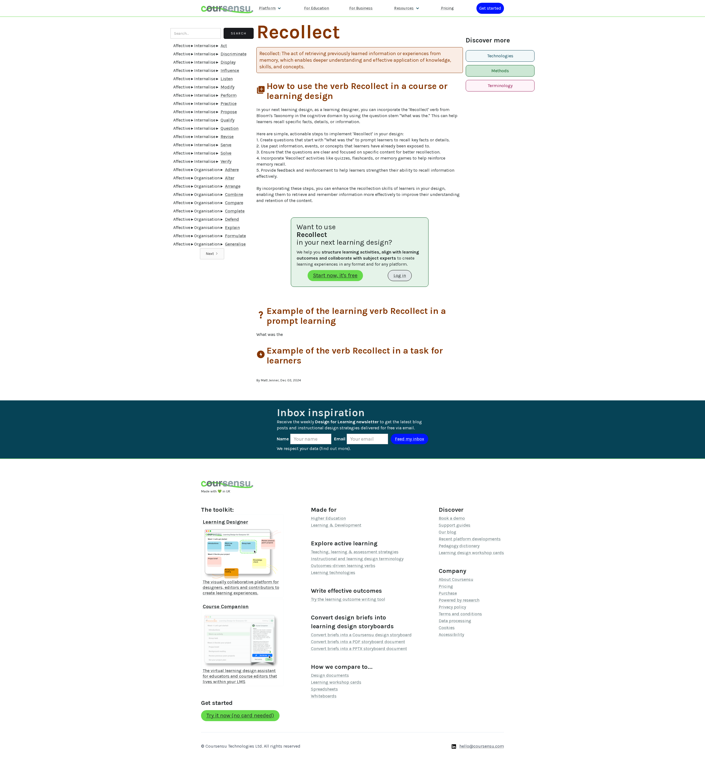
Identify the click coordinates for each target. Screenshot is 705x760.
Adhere (232, 169)
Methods (500, 70)
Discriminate (233, 53)
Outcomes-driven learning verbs (343, 565)
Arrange (232, 186)
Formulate (235, 235)
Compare (234, 202)
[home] (227, 8)
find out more (334, 448)
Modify (227, 87)
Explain (232, 227)
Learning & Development (336, 525)
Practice (229, 103)
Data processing (455, 620)
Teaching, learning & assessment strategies (354, 551)
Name (283, 438)
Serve (226, 144)
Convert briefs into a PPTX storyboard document (359, 648)
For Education (316, 8)
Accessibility (451, 634)
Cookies (447, 627)
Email (339, 438)
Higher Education (328, 518)
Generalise (235, 244)
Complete (235, 211)
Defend (232, 219)
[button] (270, 8)
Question (229, 128)
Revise (227, 136)
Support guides (454, 525)
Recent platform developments (470, 538)
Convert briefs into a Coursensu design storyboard (361, 634)
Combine (234, 194)
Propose (229, 111)
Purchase (448, 593)
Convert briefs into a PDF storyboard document (358, 641)
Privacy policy (452, 607)
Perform (229, 95)
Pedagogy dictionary (459, 545)
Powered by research (459, 600)
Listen (227, 78)
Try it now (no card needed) (240, 715)
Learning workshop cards (336, 682)
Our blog (447, 532)
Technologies (500, 55)
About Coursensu (456, 579)
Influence (230, 70)
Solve (226, 153)
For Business (361, 8)
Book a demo (452, 518)
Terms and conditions (460, 613)
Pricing (447, 8)
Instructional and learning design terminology (357, 558)
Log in (400, 275)
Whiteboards (324, 696)
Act (224, 45)
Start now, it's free (335, 275)
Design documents (330, 675)
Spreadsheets (324, 689)
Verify (226, 161)
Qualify (227, 120)
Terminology (500, 85)
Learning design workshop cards (471, 552)
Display (228, 62)
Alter (229, 177)
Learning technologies (333, 572)
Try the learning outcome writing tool (348, 599)
